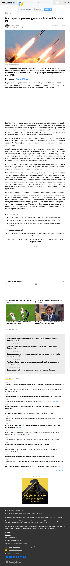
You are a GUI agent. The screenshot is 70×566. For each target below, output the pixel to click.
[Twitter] (10, 557)
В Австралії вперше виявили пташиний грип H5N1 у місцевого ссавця (29, 412)
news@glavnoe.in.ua (14, 547)
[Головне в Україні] (9, 3)
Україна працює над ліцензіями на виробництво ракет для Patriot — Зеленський (33, 395)
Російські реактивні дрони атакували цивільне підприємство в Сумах (29, 455)
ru (67, 2)
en (69, 2)
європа (11, 230)
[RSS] (24, 557)
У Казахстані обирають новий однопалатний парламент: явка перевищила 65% (32, 438)
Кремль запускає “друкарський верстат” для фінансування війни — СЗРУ (35, 220)
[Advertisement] (35, 106)
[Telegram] (14, 557)
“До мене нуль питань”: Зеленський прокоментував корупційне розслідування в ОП (34, 460)
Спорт (57, 7)
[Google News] (21, 557)
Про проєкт (8, 532)
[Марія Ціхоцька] (7, 27)
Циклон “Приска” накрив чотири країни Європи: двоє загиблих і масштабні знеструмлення (31, 449)
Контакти (7, 535)
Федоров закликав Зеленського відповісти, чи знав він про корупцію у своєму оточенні (32, 406)
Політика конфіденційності (13, 540)
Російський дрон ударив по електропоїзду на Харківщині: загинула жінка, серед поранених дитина (33, 425)
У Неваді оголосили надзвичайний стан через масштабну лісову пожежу (30, 400)
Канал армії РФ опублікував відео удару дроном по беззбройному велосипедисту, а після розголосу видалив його (34, 432)
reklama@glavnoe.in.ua (15, 550)
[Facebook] (7, 557)
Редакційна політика (11, 537)
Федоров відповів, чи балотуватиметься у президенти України (27, 443)
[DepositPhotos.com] (13, 563)
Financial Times (22, 79)
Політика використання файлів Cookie (16, 543)
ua (65, 2)
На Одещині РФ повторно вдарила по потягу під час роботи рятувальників (31, 465)
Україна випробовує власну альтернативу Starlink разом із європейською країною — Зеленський (34, 418)
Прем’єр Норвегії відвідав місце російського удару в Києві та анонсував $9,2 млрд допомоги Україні (33, 389)
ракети (17, 230)
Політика (9, 7)
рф (22, 230)
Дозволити (48, 9)
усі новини (59, 470)
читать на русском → (58, 25)
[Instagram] (17, 557)
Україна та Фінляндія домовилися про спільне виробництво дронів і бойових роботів (34, 383)
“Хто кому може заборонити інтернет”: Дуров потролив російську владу (35, 217)
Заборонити (38, 9)
